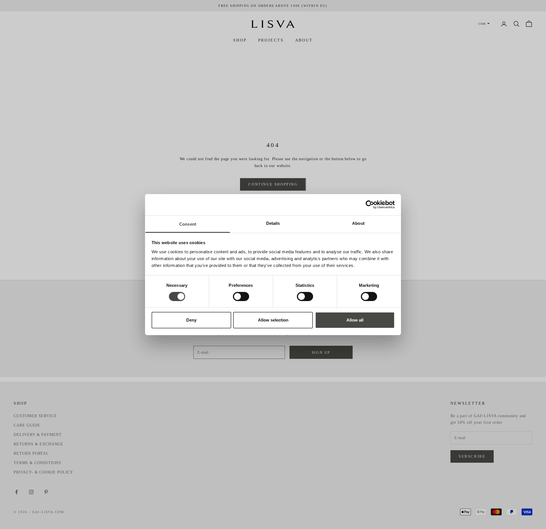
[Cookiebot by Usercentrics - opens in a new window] (370, 204)
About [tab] (358, 223)
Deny (191, 320)
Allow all (354, 320)
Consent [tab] (187, 223)
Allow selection (273, 320)
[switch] (241, 296)
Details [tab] (273, 223)
